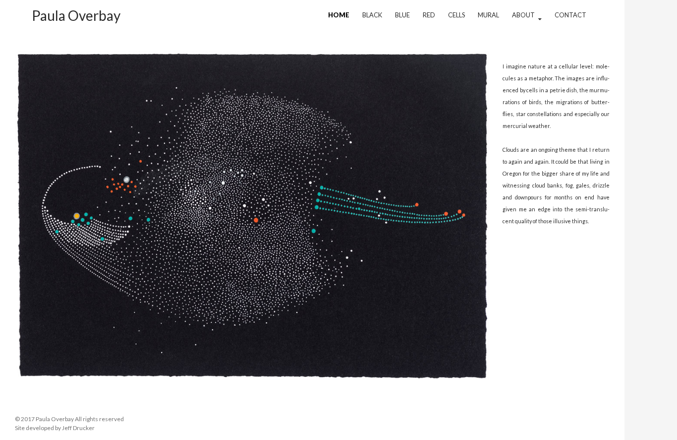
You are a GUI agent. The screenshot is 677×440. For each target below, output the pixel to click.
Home (338, 15)
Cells (456, 15)
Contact (570, 15)
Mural (488, 15)
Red (429, 15)
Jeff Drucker (78, 428)
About (523, 15)
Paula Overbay (76, 15)
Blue (402, 15)
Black (372, 15)
